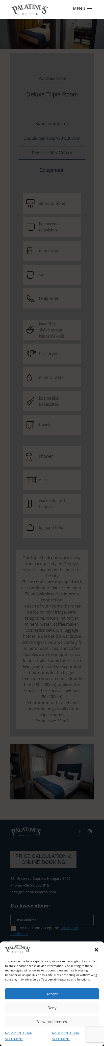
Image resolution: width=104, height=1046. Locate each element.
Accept (52, 993)
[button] (96, 949)
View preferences (52, 1021)
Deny (52, 1007)
